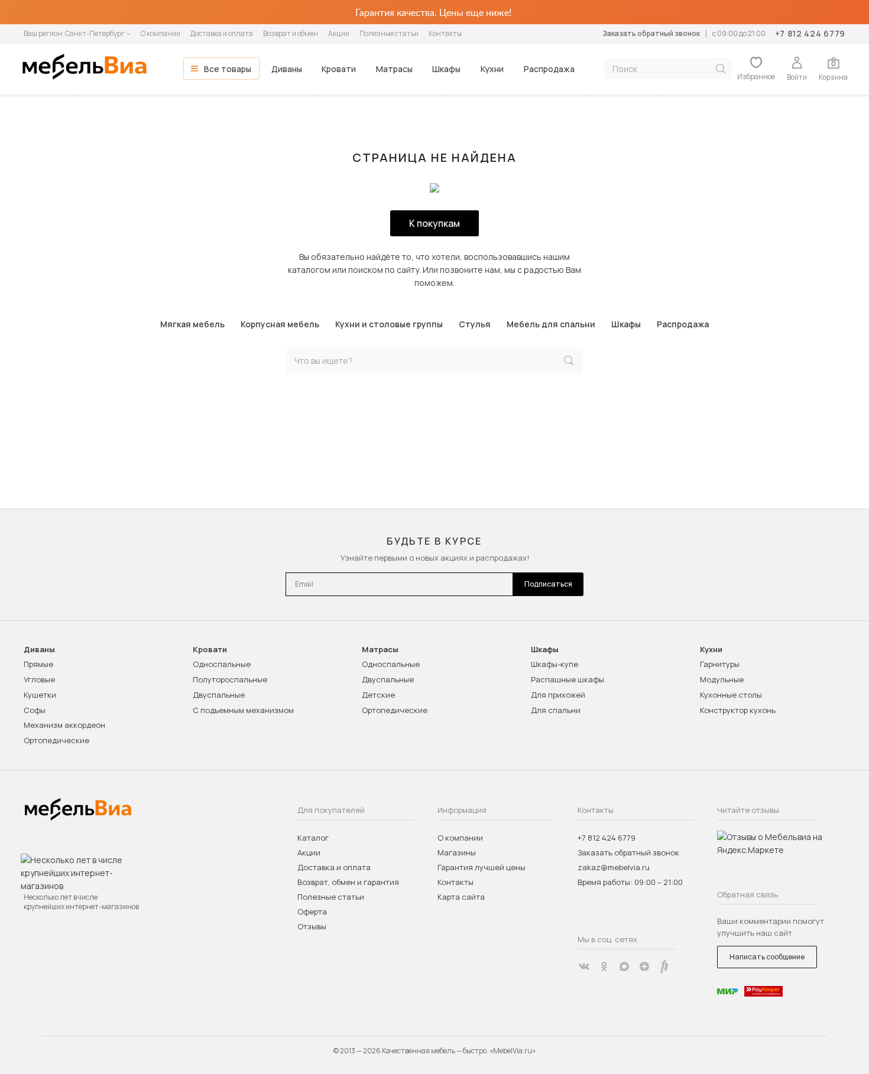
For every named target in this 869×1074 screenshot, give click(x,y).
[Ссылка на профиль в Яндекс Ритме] (664, 966)
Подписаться (548, 584)
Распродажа (549, 68)
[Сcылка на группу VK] (584, 966)
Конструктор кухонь (738, 710)
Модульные (722, 679)
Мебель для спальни (551, 324)
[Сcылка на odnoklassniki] (604, 966)
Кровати (339, 68)
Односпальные (222, 664)
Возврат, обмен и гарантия (348, 882)
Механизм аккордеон (64, 725)
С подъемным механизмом (243, 710)
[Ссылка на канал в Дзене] (644, 966)
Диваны (286, 68)
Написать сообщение (767, 957)
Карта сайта (461, 896)
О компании (160, 33)
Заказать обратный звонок (651, 33)
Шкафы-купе (554, 664)
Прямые (38, 664)
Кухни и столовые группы (389, 324)
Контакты (445, 33)
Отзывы (311, 926)
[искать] (720, 68)
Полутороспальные (230, 679)
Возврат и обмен (290, 33)
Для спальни (556, 710)
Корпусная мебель (280, 324)
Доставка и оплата (221, 33)
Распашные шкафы (567, 679)
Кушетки (40, 694)
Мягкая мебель (192, 324)
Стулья (475, 324)
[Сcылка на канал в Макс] (624, 966)
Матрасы (394, 68)
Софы (35, 710)
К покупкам (434, 223)
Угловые (39, 679)
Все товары (227, 68)
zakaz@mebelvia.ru (614, 867)
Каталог (313, 837)
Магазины (456, 852)
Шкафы (446, 68)
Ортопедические (56, 740)
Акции (338, 33)
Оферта (312, 911)
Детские (378, 694)
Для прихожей (558, 694)
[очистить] (544, 360)
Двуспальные (219, 694)
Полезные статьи (389, 33)
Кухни (492, 68)
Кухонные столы (731, 694)
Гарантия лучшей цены (481, 867)
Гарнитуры (720, 664)
